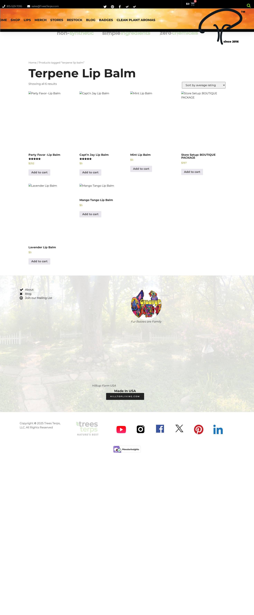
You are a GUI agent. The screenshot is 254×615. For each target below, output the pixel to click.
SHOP (15, 20)
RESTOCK (74, 20)
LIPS (27, 20)
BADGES (106, 20)
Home (32, 62)
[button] (248, 5)
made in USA (125, 391)
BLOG (90, 20)
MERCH (41, 20)
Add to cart (39, 172)
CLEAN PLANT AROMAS (136, 20)
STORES (56, 20)
